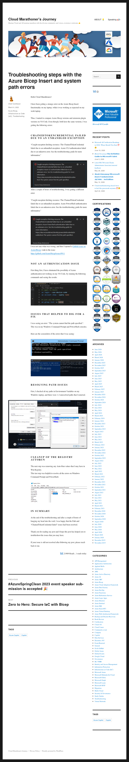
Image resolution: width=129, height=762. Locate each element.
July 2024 (98, 405)
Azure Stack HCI (100, 608)
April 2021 (98, 503)
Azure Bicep (12, 111)
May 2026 (98, 352)
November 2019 (100, 543)
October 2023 (99, 426)
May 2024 (98, 410)
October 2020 (99, 516)
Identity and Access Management (106, 664)
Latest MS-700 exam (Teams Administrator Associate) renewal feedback (106, 165)
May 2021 (98, 500)
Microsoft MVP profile (100, 124)
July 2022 (98, 463)
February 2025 (100, 389)
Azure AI (98, 577)
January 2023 (99, 447)
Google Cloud (99, 656)
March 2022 (99, 474)
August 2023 (99, 431)
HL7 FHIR (98, 661)
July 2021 (98, 495)
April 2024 (98, 413)
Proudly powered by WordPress (52, 751)
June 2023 (98, 437)
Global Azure (99, 651)
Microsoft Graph (100, 680)
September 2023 (100, 429)
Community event (101, 630)
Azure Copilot (14, 635)
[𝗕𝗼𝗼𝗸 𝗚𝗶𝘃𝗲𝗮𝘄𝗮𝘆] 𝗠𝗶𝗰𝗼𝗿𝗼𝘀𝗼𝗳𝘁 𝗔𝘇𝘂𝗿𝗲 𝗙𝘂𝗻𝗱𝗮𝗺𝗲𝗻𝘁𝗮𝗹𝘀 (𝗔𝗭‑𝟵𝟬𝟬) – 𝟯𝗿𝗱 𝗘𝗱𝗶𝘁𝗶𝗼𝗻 (107, 177)
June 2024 (98, 408)
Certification (99, 622)
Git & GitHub (99, 648)
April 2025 (98, 384)
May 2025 (98, 381)
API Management (100, 561)
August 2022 (99, 461)
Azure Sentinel (100, 603)
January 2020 (99, 537)
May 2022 (98, 468)
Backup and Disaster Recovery (105, 616)
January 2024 (99, 421)
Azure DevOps (99, 590)
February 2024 (100, 418)
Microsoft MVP (100, 685)
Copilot (24, 635)
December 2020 (100, 511)
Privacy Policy (35, 751)
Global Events (99, 654)
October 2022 (99, 455)
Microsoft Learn (100, 683)
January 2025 (99, 392)
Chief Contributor (14, 104)
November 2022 (100, 453)
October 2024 (99, 400)
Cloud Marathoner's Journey (32, 19)
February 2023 (100, 445)
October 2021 (99, 487)
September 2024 (100, 402)
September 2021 (100, 490)
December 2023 (100, 423)
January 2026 (99, 360)
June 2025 (98, 378)
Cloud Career (99, 627)
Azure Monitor (100, 601)
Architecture (99, 569)
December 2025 (100, 363)
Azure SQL (98, 606)
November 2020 (100, 513)
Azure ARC (98, 579)
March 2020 (99, 535)
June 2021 (98, 498)
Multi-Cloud (99, 691)
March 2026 (99, 357)
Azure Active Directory (102, 574)
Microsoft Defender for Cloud (105, 675)
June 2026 (98, 349)
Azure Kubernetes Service (103, 595)
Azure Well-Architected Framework (107, 614)
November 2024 (100, 397)
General (97, 646)
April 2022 (98, 471)
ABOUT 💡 (99, 19)
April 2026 (98, 355)
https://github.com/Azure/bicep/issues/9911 (48, 253)
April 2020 (98, 532)
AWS (96, 571)
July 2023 (98, 434)
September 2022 (100, 458)
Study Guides (99, 696)
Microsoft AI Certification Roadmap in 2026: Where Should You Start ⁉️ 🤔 (107, 145)
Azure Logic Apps (101, 598)
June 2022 (98, 466)
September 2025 (100, 370)
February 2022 (100, 476)
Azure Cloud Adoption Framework (106, 585)
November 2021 (100, 484)
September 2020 (100, 519)
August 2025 (99, 373)
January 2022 (99, 479)
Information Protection (102, 667)
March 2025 (99, 386)
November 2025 (100, 365)
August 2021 (99, 492)
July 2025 (98, 376)
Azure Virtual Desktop (102, 611)
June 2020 (98, 527)
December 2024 (100, 394)
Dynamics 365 (99, 640)
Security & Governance (102, 693)
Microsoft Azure (100, 672)
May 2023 (98, 439)
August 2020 (99, 521)
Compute (98, 632)
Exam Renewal (100, 643)
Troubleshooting (18, 116)
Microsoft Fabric (100, 677)
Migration (98, 688)
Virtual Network (100, 701)
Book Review (99, 619)
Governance (99, 659)
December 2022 (100, 450)
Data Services (99, 638)
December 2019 (100, 540)
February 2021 (100, 508)
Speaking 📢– (114, 19)
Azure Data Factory (101, 587)
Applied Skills (99, 566)
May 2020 (98, 529)
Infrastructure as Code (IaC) (104, 669)
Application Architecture (103, 563)
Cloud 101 (98, 624)
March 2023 (99, 442)
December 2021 (100, 482)
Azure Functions (100, 593)
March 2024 (99, 415)
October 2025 (99, 368)
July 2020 (98, 524)
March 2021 (99, 506)
